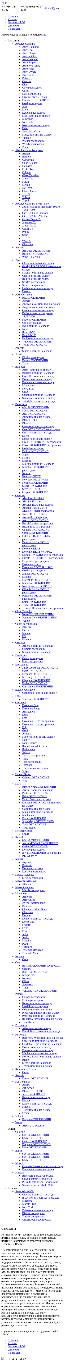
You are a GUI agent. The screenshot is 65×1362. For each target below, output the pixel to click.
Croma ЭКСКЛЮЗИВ (35, 532)
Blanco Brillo (29, 419)
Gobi (25, 730)
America (27, 626)
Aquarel (26, 862)
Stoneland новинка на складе (39, 398)
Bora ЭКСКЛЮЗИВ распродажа (41, 965)
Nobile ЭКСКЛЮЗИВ (35, 482)
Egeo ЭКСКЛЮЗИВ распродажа (41, 441)
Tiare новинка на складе (36, 1109)
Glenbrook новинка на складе (39, 692)
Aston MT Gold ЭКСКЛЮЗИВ (40, 843)
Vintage (26, 137)
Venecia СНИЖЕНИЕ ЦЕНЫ (39, 617)
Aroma (26, 153)
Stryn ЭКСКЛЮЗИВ (34, 488)
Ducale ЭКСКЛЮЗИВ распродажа (42, 557)
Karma (26, 457)
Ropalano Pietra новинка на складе (42, 1018)
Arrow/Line (28, 899)
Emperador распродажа (35, 561)
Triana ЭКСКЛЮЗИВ (34, 344)
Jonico (25, 937)
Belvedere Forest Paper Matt (37, 1175)
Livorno (26, 576)
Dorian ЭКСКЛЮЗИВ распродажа (42, 554)
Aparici (19, 260)
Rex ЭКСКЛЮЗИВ (33, 297)
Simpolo (19, 1172)
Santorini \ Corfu (31, 131)
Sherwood (27, 984)
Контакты (14, 28)
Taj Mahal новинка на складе (39, 401)
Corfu (25, 90)
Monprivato (28, 975)
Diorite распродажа (33, 357)
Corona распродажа (33, 996)
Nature (26, 739)
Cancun (26, 81)
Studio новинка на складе (37, 350)
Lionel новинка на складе (37, 1103)
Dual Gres (21, 655)
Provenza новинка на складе (38, 1015)
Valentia (19, 1116)
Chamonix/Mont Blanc (34, 909)
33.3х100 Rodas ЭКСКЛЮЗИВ (40, 667)
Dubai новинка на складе (37, 438)
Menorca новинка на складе (38, 736)
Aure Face (28, 49)
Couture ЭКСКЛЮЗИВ (35, 529)
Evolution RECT (31, 564)
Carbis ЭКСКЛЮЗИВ (35, 846)
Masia (25, 181)
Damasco (27, 165)
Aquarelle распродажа (34, 517)
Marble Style (29, 1203)
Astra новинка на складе (36, 369)
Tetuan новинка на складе (37, 1065)
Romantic (27, 639)
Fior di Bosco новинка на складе (41, 1031)
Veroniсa (27, 946)
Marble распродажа (33, 890)
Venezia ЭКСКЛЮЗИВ (35, 699)
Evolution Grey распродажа (38, 724)
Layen (25, 109)
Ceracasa (20, 495)
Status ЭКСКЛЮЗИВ (34, 485)
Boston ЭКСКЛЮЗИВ (35, 253)
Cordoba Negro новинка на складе (42, 1043)
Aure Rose (28, 68)
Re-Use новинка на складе (37, 338)
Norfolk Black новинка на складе (41, 1056)
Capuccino (28, 159)
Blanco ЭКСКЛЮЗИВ (35, 1091)
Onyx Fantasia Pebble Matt (37, 1178)
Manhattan (28, 815)
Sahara (26, 752)
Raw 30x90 (28, 332)
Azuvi (18, 354)
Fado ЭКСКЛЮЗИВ (34, 319)
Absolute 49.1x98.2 (33, 498)
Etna (24, 717)
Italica (18, 1150)
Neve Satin (28, 388)
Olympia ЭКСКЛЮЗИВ (36, 680)
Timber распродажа (33, 1216)
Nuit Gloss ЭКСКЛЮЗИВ (37, 586)
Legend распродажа (33, 112)
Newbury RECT (31, 476)
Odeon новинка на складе (37, 1009)
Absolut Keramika (25, 43)
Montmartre (28, 385)
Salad (25, 234)
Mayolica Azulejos (25, 880)
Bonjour (26, 906)
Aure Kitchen (29, 56)
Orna (25, 959)
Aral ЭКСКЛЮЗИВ (33, 413)
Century (26, 968)
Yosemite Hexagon (32, 949)
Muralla (26, 940)
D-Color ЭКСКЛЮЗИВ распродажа (36, 537)
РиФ (4, 2)
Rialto (25, 1059)
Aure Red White (31, 65)
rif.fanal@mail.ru (53, 8)
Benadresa (21, 404)
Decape (26, 915)
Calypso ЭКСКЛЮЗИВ (36, 777)
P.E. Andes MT (30, 855)
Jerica (25, 934)
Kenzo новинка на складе (37, 1003)
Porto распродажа (32, 661)
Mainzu (19, 858)
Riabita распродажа (33, 1213)
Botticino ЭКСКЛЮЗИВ (36, 793)
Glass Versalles (30, 175)
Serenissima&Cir (24, 1191)
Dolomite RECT (31, 548)
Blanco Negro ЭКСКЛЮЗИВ (39, 786)
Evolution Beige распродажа (38, 721)
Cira (24, 84)
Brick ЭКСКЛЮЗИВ (34, 796)
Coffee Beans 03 (31, 219)
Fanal (18, 695)
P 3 (24, 636)
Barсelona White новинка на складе (42, 1037)
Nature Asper (29, 742)
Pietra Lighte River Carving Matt (40, 1181)
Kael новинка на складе (36, 1097)
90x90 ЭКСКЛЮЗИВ (34, 670)
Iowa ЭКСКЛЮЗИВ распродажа (41, 852)
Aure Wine (28, 75)
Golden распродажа (33, 570)
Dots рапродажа (31, 93)
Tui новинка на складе (35, 768)
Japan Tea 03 (29, 225)
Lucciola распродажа (34, 871)
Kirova (26, 1100)
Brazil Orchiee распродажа (37, 523)
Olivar (25, 981)
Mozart (19, 1163)
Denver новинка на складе (37, 918)
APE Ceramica (23, 294)
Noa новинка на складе (36, 125)
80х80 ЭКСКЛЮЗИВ (34, 410)
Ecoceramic (21, 664)
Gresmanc (20, 702)
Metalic (26, 184)
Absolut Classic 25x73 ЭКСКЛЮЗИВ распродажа (38, 509)
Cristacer (20, 642)
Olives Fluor (29, 191)
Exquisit (26, 924)
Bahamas (27, 78)
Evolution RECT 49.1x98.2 (37, 567)
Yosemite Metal (30, 953)
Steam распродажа (33, 285)
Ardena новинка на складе (37, 645)
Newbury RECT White (35, 479)
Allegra (26, 300)
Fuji (24, 727)
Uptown (26, 291)
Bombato (27, 865)
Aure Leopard (30, 59)
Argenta (19, 347)
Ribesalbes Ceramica (26, 1069)
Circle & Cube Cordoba (35, 212)
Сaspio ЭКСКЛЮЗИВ (35, 492)
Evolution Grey (30, 705)
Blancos (26, 423)
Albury (26, 1084)
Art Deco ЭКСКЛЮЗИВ (36, 250)
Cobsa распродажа (26, 623)
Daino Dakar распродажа (36, 799)
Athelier (26, 884)
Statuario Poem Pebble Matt (37, 1185)
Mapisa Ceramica (24, 874)
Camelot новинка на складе (38, 426)
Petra (25, 943)
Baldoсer (20, 366)
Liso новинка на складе (36, 115)
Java (24, 106)
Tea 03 (26, 194)
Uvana (25, 1112)
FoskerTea (28, 169)
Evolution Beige (31, 708)
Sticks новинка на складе (36, 134)
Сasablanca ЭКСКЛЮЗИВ (37, 686)
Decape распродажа (33, 849)
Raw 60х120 (29, 335)
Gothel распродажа (33, 448)
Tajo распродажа (32, 761)
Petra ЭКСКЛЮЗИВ (34, 818)
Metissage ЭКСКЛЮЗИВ (36, 677)
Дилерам (13, 25)
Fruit (24, 931)
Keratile (19, 837)
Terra (25, 363)
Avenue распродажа (33, 902)
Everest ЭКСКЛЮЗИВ (35, 1078)
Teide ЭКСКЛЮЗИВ (34, 824)
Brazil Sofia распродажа (36, 526)
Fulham (26, 172)
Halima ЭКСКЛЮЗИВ (35, 451)
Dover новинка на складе (37, 1047)
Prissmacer (21, 1025)
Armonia (27, 896)
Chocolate (27, 244)
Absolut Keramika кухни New (32, 203)
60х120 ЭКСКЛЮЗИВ (35, 407)
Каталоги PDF (16, 22)
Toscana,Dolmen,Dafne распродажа (42, 608)
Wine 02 (26, 241)
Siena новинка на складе (36, 1062)
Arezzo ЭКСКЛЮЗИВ (35, 520)
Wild (24, 780)
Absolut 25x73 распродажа (37, 504)
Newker (19, 956)
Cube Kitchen (29, 162)
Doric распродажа (32, 868)
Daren (25, 435)
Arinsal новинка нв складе (37, 789)
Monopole (21, 893)
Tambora (27, 764)
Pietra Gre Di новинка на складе (40, 1012)
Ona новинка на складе (36, 275)
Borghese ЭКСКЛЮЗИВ (36, 1119)
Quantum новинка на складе (38, 394)
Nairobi (26, 473)
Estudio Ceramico (25, 689)
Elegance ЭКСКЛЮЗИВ (36, 673)
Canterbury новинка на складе (39, 1040)
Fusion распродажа (33, 1000)
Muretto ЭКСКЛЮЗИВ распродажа (35, 468)
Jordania (26, 733)
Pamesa (19, 993)
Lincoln (26, 460)
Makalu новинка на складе (37, 811)
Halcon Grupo (23, 774)
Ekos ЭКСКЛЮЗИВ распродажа (41, 445)
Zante (25, 147)
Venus (18, 1122)
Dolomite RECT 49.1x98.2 (37, 551)
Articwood (28, 1087)
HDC (18, 783)
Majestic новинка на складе (38, 463)
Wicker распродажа (33, 140)
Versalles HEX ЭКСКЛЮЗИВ (39, 990)
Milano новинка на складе (37, 272)
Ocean (25, 1072)
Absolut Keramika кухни (29, 150)
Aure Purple (29, 62)
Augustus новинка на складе (38, 307)
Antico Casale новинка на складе (41, 303)
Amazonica (28, 711)
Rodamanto (28, 749)
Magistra (27, 1200)
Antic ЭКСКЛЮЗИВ (34, 514)
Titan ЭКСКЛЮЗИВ (34, 604)
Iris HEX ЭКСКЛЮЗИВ (36, 971)
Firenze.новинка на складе (37, 1050)
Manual (26, 633)
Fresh (25, 927)
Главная (13, 16)
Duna (25, 714)
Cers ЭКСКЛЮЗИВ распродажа (41, 429)
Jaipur (25, 454)
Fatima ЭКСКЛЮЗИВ (35, 360)
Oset (17, 962)
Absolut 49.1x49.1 (32, 501)
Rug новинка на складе (36, 278)
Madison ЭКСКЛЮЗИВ (36, 583)
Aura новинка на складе (36, 416)
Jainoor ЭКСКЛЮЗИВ (35, 573)
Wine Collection (31, 256)
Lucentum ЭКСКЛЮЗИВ (37, 579)
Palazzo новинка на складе (37, 1210)
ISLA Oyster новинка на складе (40, 1197)
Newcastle (28, 122)
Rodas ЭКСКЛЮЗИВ (34, 683)
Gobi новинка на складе (36, 808)
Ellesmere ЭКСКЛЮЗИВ (36, 100)
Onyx (25, 391)
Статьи (12, 19)
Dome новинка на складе (37, 379)
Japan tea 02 (29, 222)
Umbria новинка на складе (37, 288)
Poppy (25, 231)
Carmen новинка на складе (38, 310)
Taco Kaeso (28, 1022)
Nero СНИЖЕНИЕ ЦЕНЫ (38, 614)
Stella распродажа (32, 877)
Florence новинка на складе (38, 382)
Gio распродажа (31, 322)
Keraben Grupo (23, 830)
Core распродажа (32, 87)
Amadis (19, 247)
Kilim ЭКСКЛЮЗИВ (34, 1147)
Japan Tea (27, 178)
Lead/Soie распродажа (35, 1006)
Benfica (26, 156)
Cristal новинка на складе (37, 432)
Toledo (26, 197)
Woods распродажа (33, 144)
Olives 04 (27, 228)
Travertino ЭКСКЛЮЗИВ (37, 341)
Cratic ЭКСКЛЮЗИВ (34, 1141)
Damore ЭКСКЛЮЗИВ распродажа (35, 544)
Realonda (20, 1034)
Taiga (25, 758)
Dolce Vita (28, 921)
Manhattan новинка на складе (39, 1053)
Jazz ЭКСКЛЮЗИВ (33, 1094)
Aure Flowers (29, 53)
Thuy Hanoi (29, 827)
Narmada (27, 978)
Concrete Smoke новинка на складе (42, 1166)
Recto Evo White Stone (35, 746)
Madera (26, 1106)
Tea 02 (26, 238)
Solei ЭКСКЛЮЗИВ (34, 601)
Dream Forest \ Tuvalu (34, 96)
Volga (25, 771)
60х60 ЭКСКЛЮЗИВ (34, 1138)
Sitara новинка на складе (36, 652)
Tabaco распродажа (33, 755)
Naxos (25, 329)
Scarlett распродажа (33, 281)
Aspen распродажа (33, 1125)
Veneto (26, 620)
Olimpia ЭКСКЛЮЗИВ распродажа (35, 591)
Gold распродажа (32, 103)
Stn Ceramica (22, 1081)
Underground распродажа (36, 1219)
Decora (26, 630)
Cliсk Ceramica (23, 611)
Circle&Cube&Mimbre (34, 216)
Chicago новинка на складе (38, 1194)
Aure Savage (29, 71)
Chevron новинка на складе (38, 263)
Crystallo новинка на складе (38, 376)
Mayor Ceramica (24, 887)
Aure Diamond (30, 46)
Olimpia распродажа (34, 648)
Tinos (25, 987)
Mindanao (27, 118)
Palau (25, 128)
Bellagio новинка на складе (38, 372)
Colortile (20, 1131)
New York (27, 1207)
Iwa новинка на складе (35, 325)
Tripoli (25, 200)
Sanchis (19, 1075)
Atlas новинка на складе (36, 1028)
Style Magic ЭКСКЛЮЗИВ (38, 821)
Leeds (25, 833)
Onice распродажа (32, 658)
